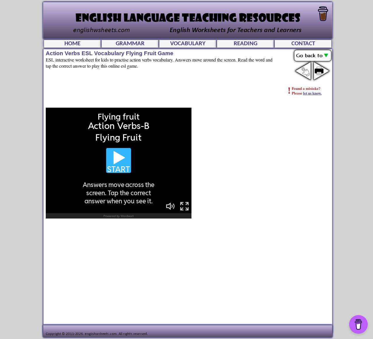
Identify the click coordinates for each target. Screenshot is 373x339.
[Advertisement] (307, 194)
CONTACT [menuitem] (303, 44)
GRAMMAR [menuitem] (130, 44)
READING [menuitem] (245, 44)
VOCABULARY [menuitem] (187, 44)
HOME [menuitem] (72, 44)
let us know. (312, 93)
